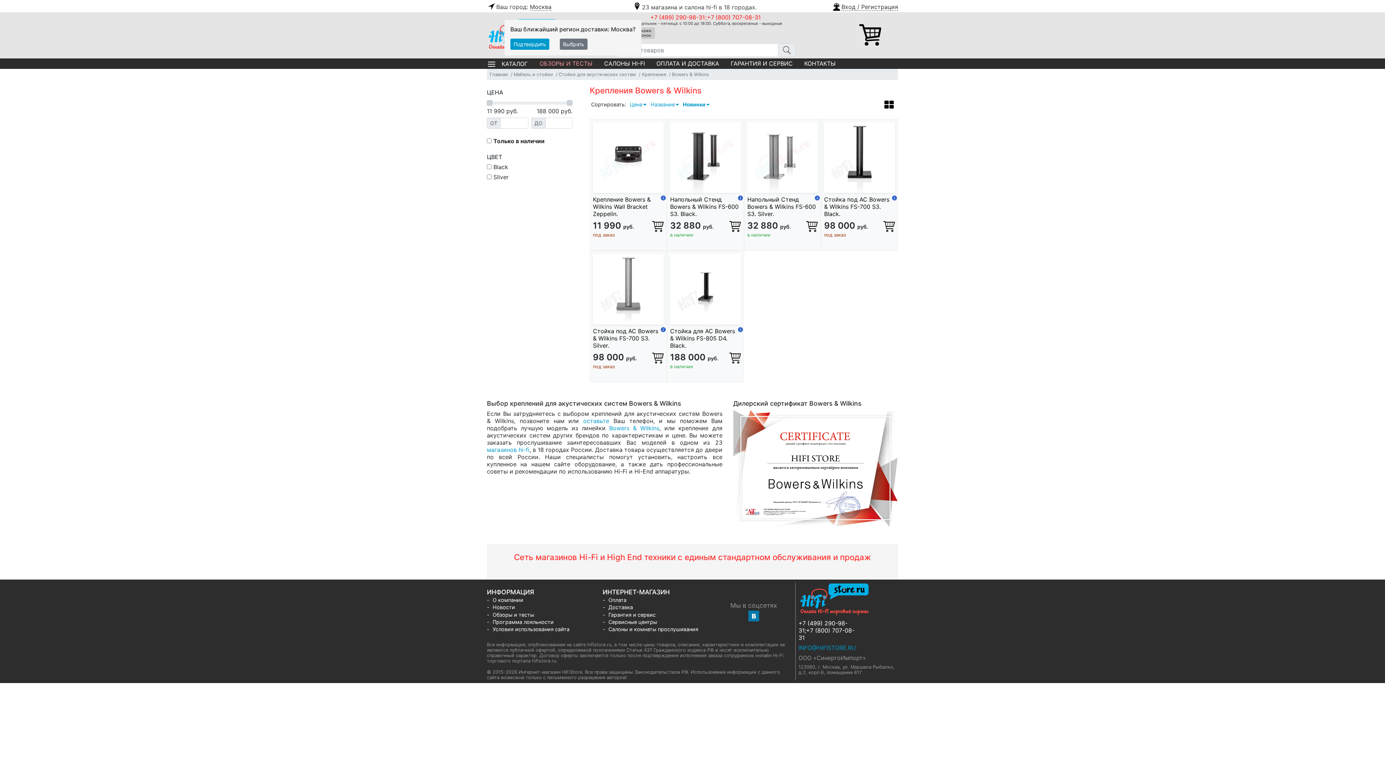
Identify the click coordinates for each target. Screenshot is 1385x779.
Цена (636, 104)
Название (663, 104)
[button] (865, 6)
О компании (508, 600)
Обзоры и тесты (566, 63)
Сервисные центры (632, 622)
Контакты (820, 63)
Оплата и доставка (687, 63)
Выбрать (573, 44)
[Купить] (658, 226)
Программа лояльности (523, 622)
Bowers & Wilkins (634, 428)
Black (500, 167)
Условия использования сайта (531, 629)
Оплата (617, 600)
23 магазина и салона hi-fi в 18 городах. (699, 7)
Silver (500, 177)
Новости (504, 607)
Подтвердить (530, 44)
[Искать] (787, 50)
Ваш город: (523, 6)
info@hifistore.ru (827, 647)
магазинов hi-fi (508, 449)
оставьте (596, 420)
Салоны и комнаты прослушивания (653, 629)
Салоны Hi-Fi (624, 63)
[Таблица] (889, 105)
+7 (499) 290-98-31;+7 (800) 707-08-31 (705, 17)
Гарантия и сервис (762, 63)
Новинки (694, 104)
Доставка (620, 607)
